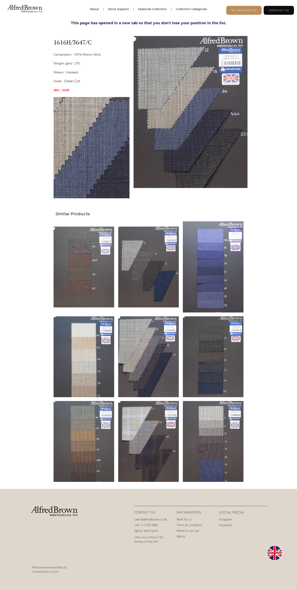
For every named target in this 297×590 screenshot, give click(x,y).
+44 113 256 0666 (146, 525)
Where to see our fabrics (188, 533)
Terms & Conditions (189, 525)
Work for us (184, 519)
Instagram (225, 519)
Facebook (225, 525)
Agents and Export (146, 531)
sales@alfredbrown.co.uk (150, 519)
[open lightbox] (191, 117)
